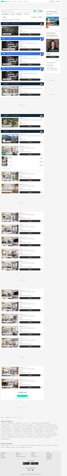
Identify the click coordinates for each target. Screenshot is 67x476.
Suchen (9, 1)
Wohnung (18, 14)
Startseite (2, 417)
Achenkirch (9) (55, 445)
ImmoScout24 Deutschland (20, 456)
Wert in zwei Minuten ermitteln (52, 70)
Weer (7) (17, 447)
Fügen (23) (8, 445)
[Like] (42, 34)
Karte (41, 17)
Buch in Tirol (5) (29, 447)
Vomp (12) (44, 445)
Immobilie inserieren (50, 63)
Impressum (3, 456)
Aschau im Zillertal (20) (31, 445)
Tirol (12, 417)
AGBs (32, 454)
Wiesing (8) (13, 447)
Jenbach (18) (39, 445)
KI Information (34, 456)
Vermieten (20, 1)
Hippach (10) (49, 445)
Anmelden (58, 1)
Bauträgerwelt (48, 457)
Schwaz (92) (3, 445)
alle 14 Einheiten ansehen (6, 168)
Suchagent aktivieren (23, 395)
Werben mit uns (49, 458)
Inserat (52, 1)
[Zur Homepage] (4, 1)
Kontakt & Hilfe (18, 454)
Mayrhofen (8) (7, 447)
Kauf (12, 14)
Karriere (2, 455)
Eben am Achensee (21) (23, 445)
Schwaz (15, 417)
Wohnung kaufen (7, 417)
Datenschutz (33, 455)
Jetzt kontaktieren (52, 56)
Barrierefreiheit (3, 457)
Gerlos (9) (2, 447)
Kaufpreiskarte (48, 456)
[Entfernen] (9, 14)
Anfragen (30, 34)
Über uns (2, 454)
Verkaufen (14, 1)
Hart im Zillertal (5, 14)
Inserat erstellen (49, 455)
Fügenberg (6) (22, 447)
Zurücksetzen (26, 14)
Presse (17, 455)
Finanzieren (26, 1)
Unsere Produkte (49, 454)
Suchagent (34, 17)
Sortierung (4, 17)
